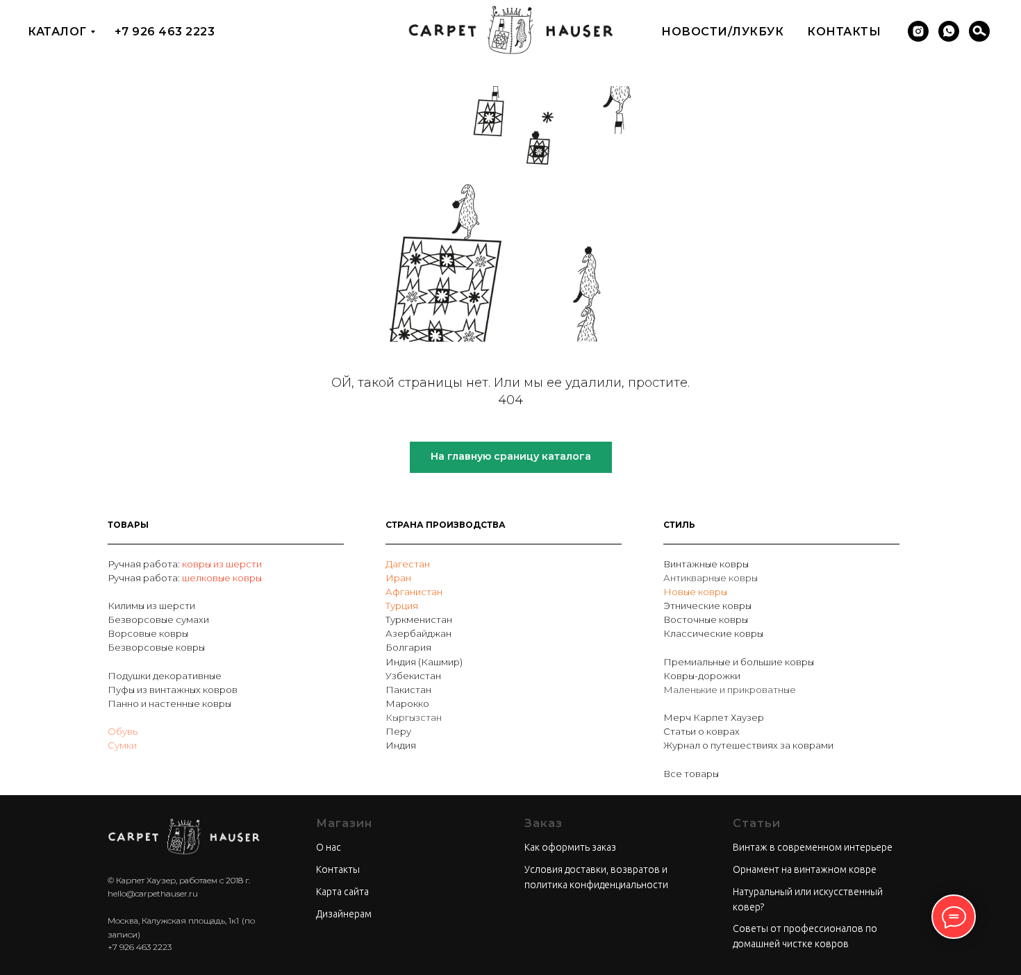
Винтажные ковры (706, 563)
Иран (398, 577)
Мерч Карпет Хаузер (713, 717)
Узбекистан (413, 675)
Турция (401, 605)
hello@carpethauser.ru (153, 893)
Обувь (123, 731)
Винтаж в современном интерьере (813, 847)
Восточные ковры (705, 619)
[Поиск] (979, 31)
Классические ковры (713, 633)
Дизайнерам (344, 913)
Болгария (408, 647)
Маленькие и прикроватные (729, 689)
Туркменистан (418, 619)
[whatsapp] (948, 31)
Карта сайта (342, 891)
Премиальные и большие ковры (738, 661)
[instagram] (918, 31)
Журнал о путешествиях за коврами (748, 745)
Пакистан (408, 689)
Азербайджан (418, 633)
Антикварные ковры (710, 577)
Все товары (691, 773)
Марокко (407, 703)
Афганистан (413, 591)
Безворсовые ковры (156, 647)
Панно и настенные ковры (169, 703)
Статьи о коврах (701, 731)
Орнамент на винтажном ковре (805, 869)
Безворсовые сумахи (158, 619)
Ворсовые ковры (148, 633)
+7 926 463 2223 (165, 31)
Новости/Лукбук (722, 31)
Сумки (122, 745)
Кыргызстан (413, 717)
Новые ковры (695, 591)
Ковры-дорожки (701, 675)
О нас (328, 847)
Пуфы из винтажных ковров (173, 689)
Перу (398, 731)
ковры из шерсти (222, 563)
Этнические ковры (707, 605)
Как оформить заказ (570, 847)
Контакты (844, 31)
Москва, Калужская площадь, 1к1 (173, 920)
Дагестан (407, 563)
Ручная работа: (145, 563)
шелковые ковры (222, 577)
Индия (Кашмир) (424, 661)
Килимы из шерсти (151, 605)
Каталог (57, 31)
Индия (400, 745)
